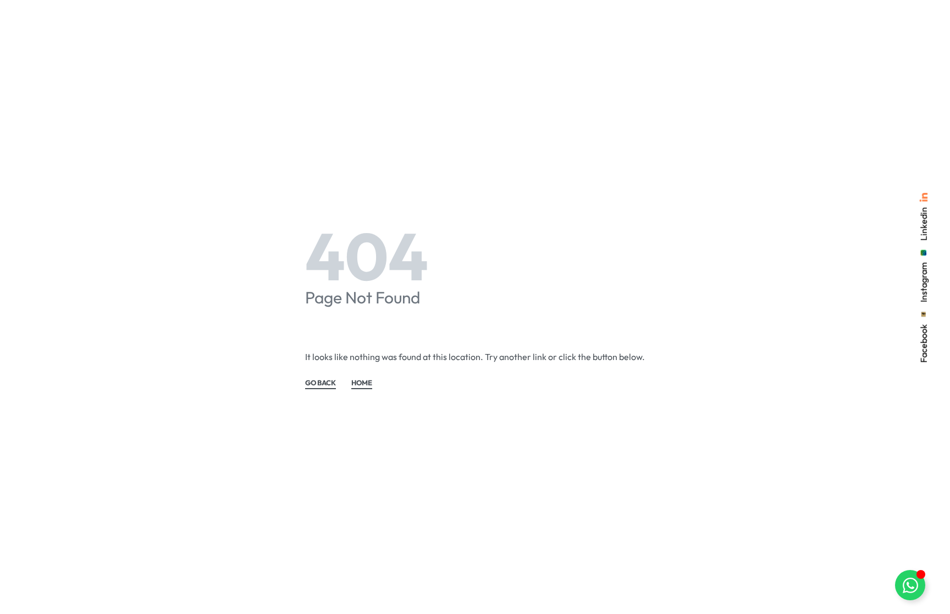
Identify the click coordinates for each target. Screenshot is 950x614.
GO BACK (320, 383)
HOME (361, 383)
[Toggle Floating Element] (910, 585)
